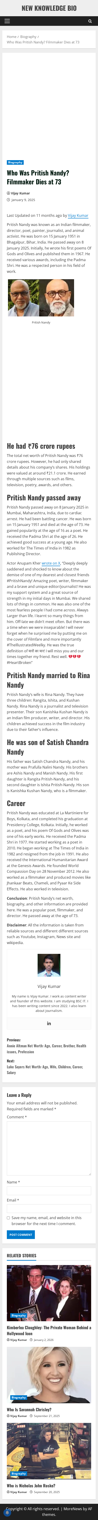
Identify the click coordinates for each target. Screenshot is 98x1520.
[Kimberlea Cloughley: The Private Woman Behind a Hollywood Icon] (49, 1293)
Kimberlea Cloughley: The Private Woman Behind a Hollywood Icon (49, 1330)
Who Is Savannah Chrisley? (29, 1409)
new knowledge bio (49, 8)
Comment (17, 1116)
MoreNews (73, 1508)
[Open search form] (90, 20)
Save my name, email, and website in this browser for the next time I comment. (47, 1220)
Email (13, 1200)
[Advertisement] (49, 109)
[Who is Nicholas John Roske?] (49, 1451)
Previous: (46, 1045)
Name (13, 1182)
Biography (15, 162)
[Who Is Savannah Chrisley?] (49, 1375)
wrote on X (51, 563)
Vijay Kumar (20, 193)
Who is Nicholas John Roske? (31, 1485)
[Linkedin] (49, 1023)
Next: (45, 1066)
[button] (7, 21)
